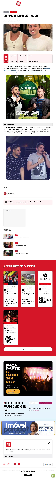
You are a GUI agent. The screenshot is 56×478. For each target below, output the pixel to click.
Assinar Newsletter (45, 402)
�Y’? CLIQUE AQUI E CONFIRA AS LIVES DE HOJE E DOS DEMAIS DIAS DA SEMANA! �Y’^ (28, 72)
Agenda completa (27, 349)
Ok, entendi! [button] (28, 474)
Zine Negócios (9, 456)
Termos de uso (36, 410)
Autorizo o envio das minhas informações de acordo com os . (40, 409)
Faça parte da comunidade (11, 391)
